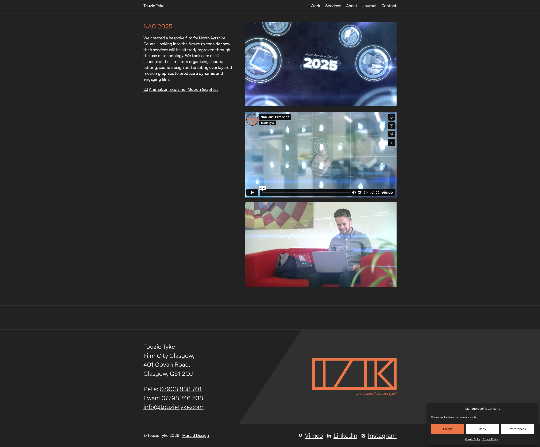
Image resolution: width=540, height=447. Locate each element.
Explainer (178, 89)
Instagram (382, 435)
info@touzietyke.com (173, 407)
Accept (447, 429)
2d (145, 89)
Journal (369, 6)
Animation (159, 89)
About (351, 6)
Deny (482, 429)
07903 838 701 (181, 389)
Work (315, 6)
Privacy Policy (490, 439)
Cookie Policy (472, 439)
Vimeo (314, 435)
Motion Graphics (203, 89)
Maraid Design (195, 435)
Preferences (517, 429)
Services (333, 6)
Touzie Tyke (154, 6)
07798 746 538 (182, 398)
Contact (389, 6)
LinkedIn (345, 435)
